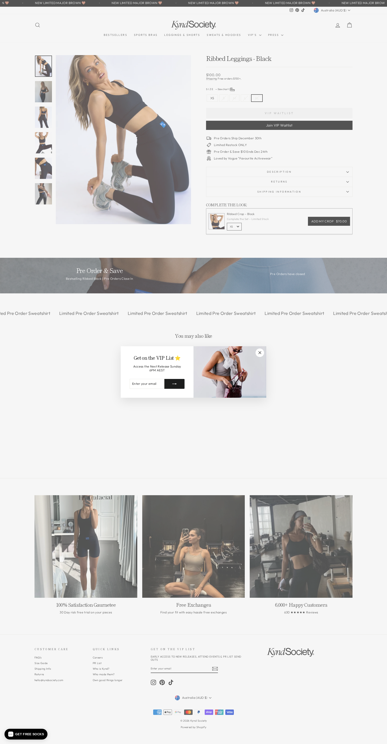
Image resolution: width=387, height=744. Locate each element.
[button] (25, 734)
